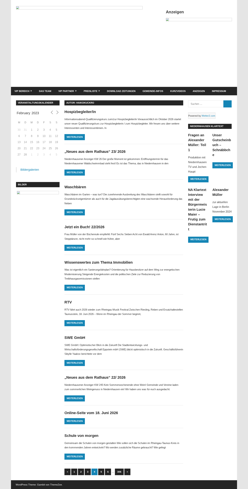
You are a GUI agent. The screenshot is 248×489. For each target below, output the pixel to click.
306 (119, 471)
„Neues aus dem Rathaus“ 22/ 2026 (95, 377)
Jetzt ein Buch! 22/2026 (84, 227)
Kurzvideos (178, 91)
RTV (68, 302)
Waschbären (75, 187)
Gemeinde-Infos (153, 91)
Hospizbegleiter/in (80, 112)
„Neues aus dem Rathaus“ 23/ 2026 (95, 151)
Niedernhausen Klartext (207, 126)
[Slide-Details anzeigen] (199, 20)
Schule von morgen (81, 436)
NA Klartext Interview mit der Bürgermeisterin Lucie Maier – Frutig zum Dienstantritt (197, 209)
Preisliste (90, 91)
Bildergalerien (29, 169)
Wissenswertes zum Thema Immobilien (98, 262)
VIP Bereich (22, 91)
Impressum (219, 91)
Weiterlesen (75, 137)
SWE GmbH (74, 338)
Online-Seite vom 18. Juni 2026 (91, 413)
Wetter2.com (208, 115)
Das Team (45, 91)
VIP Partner (66, 91)
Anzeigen (199, 91)
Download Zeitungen (121, 91)
